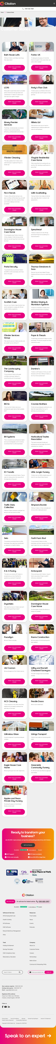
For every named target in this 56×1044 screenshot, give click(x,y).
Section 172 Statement (46, 1018)
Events (31, 923)
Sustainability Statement (21, 1020)
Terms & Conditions (15, 1018)
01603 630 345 (12, 986)
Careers (32, 953)
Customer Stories (34, 949)
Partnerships (33, 956)
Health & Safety (7, 919)
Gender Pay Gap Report (33, 1018)
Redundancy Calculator (9, 956)
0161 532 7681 (29, 9)
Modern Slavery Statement (8, 1020)
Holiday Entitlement (8, 945)
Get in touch (28, 845)
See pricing (10, 901)
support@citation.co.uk (9, 990)
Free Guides (33, 915)
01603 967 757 (11, 988)
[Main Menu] (54, 3)
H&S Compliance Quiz (9, 953)
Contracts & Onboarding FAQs (38, 964)
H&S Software (7, 927)
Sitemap (23, 1018)
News (31, 919)
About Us (32, 945)
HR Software (6, 923)
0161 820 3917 (44, 901)
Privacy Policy (5, 1018)
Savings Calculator (8, 949)
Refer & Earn (33, 960)
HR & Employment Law (9, 915)
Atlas (4, 934)
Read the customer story (14, 67)
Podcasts (32, 927)
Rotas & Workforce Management (12, 931)
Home (2, 12)
